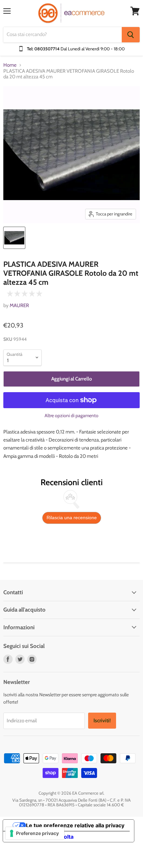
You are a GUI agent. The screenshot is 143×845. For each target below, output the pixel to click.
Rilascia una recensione (72, 517)
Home (10, 65)
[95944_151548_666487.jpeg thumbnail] (14, 237)
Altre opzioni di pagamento (71, 415)
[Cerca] (131, 34)
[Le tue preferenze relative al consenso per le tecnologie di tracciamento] (34, 833)
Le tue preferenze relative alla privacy (75, 825)
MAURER (19, 305)
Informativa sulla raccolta (40, 836)
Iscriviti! (102, 720)
